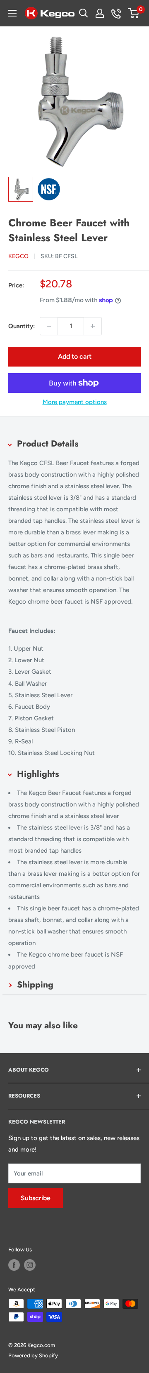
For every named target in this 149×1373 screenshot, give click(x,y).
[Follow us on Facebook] (14, 1265)
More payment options (75, 402)
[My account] (100, 13)
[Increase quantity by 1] (92, 326)
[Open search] (83, 13)
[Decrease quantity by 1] (49, 326)
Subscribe (35, 1198)
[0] (134, 13)
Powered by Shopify (33, 1355)
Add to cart (74, 356)
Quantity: (21, 326)
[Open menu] (12, 13)
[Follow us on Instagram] (30, 1265)
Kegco (18, 256)
